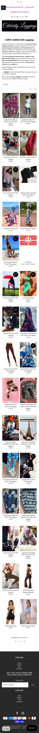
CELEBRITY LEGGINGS (22, 726)
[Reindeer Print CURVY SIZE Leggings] (10, 319)
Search (19, 663)
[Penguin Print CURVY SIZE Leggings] (10, 538)
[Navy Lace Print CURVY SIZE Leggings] (10, 178)
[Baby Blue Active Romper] (28, 611)
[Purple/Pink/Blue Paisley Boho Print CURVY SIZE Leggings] (10, 105)
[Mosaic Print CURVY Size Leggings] (10, 143)
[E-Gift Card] (28, 240)
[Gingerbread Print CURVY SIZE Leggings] (28, 465)
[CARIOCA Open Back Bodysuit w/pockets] (28, 576)
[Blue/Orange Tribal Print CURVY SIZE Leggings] (10, 248)
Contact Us (19, 669)
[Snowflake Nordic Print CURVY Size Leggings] (10, 390)
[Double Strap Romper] (10, 611)
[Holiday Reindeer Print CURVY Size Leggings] (28, 354)
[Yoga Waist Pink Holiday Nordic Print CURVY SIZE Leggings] (28, 538)
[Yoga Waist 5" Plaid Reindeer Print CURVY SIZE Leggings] (28, 319)
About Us (19, 665)
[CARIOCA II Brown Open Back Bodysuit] (10, 576)
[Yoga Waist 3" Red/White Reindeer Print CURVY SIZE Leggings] (28, 427)
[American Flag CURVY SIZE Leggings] (10, 283)
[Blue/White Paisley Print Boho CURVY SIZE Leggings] (28, 105)
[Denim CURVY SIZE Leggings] (28, 214)
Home (9, 35)
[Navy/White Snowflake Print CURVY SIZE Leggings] (10, 501)
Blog (19, 667)
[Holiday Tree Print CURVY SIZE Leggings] (10, 354)
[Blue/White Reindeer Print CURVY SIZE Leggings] (10, 465)
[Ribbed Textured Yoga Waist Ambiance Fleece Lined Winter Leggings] (28, 390)
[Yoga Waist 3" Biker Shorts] (10, 214)
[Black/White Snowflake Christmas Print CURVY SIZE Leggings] (28, 501)
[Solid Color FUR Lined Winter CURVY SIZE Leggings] (28, 174)
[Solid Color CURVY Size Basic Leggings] (28, 143)
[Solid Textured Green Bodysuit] (28, 283)
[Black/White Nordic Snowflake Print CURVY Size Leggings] (10, 427)
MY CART (23, 17)
